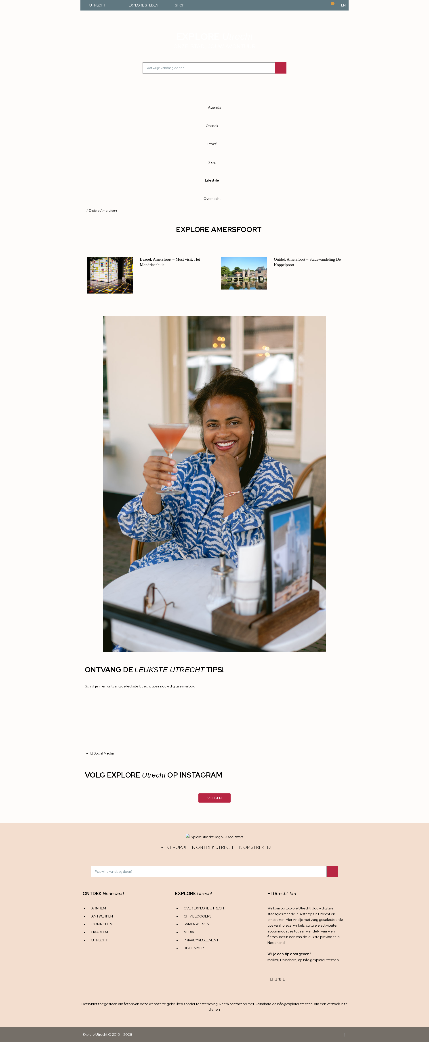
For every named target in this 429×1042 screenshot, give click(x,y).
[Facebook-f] (276, 979)
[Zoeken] (280, 68)
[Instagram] (271, 979)
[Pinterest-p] (284, 979)
